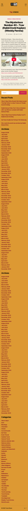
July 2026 (4, 134)
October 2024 (5, 175)
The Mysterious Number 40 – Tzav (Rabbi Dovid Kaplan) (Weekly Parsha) (14, 26)
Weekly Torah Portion (14, 18)
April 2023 (4, 212)
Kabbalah (4, 451)
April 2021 (4, 261)
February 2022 (5, 240)
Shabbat (3, 477)
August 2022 (5, 228)
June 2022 (4, 232)
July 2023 (4, 206)
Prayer (3, 469)
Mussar (3, 461)
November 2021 (6, 246)
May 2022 (4, 234)
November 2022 (6, 222)
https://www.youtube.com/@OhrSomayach (12, 73)
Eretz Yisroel (5, 435)
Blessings (4, 424)
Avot (2, 422)
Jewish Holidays (6, 447)
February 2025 (5, 167)
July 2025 (4, 157)
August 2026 (5, 132)
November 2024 (6, 173)
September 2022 (6, 226)
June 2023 (4, 208)
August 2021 (5, 252)
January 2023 (5, 218)
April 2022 (4, 236)
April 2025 (4, 163)
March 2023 (4, 214)
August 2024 (5, 179)
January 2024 (5, 193)
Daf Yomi (4, 433)
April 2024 (4, 187)
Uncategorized (5, 498)
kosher (3, 453)
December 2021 (6, 244)
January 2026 (5, 144)
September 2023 (6, 201)
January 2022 (5, 242)
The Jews (4, 488)
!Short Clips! (5, 420)
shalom (21, 83)
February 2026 (5, 142)
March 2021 (4, 263)
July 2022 (4, 230)
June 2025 (4, 159)
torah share (10, 84)
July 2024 (4, 181)
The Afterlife (5, 485)
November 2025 (6, 149)
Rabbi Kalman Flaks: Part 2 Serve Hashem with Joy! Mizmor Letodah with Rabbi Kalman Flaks (13, 109)
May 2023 (4, 210)
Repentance (4, 475)
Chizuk (3, 428)
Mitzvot (3, 457)
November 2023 (6, 197)
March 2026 (4, 140)
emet (4, 83)
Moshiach (4, 459)
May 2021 (4, 259)
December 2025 (6, 147)
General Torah (5, 439)
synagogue (4, 479)
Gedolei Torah (5, 437)
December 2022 (6, 220)
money (8, 83)
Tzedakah (4, 496)
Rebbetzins (4, 473)
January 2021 (5, 267)
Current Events (5, 431)
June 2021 (4, 256)
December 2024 (6, 171)
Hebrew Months (6, 445)
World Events (5, 502)
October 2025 (5, 151)
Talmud (3, 481)
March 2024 (4, 189)
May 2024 (4, 185)
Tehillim (3, 483)
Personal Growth (6, 467)
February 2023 (5, 216)
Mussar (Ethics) (6, 463)
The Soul (4, 490)
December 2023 (6, 195)
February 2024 (5, 191)
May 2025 (4, 161)
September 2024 (6, 177)
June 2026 (4, 136)
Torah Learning (5, 492)
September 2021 (6, 250)
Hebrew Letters (5, 443)
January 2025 (5, 169)
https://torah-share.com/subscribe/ (9, 79)
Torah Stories (5, 494)
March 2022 (4, 238)
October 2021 (5, 248)
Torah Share (9, 508)
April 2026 (4, 138)
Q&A (2, 471)
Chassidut (4, 426)
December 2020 (6, 269)
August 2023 (5, 204)
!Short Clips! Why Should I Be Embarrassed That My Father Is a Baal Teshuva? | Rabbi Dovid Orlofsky (14, 103)
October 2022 (5, 224)
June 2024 (4, 183)
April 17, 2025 (19, 34)
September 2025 (6, 153)
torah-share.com (18, 84)
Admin (10, 34)
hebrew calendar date (7, 441)
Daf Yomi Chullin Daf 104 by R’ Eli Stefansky (14, 120)
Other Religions (5, 465)
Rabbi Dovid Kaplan (14, 83)
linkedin (3, 455)
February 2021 (5, 265)
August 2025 (5, 155)
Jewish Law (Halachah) (8, 449)
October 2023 (5, 199)
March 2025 (4, 165)
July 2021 (4, 254)
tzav (23, 84)
